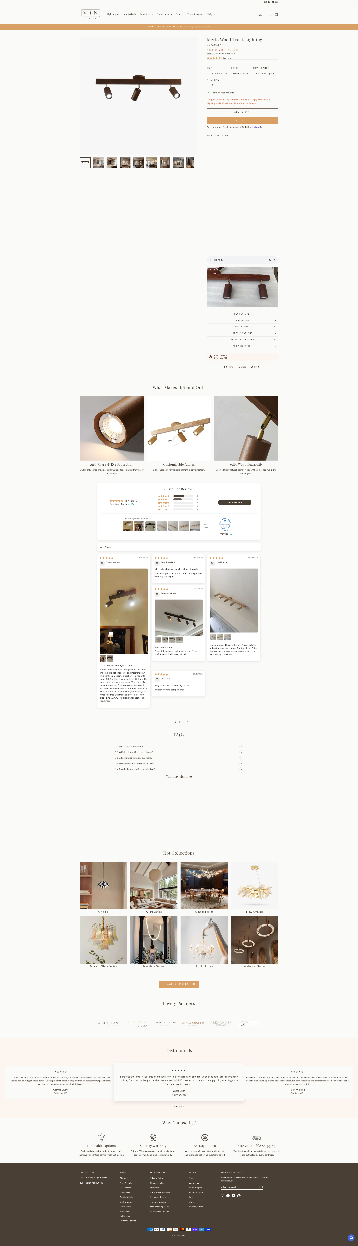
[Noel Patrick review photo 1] (234, 600)
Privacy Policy (156, 1178)
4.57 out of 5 (130, 500)
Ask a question (243, 346)
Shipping (211, 53)
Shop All (124, 1178)
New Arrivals (129, 14)
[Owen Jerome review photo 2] (103, 658)
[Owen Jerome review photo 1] (124, 611)
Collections (163, 14)
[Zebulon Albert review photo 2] (158, 639)
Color (235, 68)
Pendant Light (126, 1197)
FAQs (191, 1202)
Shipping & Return (242, 339)
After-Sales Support (159, 1211)
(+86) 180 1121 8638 (93, 1183)
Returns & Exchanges (160, 1192)
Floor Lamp (125, 1211)
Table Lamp (125, 1216)
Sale (178, 14)
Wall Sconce (125, 1206)
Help (210, 14)
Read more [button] (105, 700)
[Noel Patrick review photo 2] (213, 636)
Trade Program (195, 14)
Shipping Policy (157, 1183)
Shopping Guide (196, 1192)
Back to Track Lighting (181, 984)
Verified (224, 533)
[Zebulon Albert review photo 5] (179, 639)
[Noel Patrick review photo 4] (227, 636)
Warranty (154, 1187)
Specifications (242, 333)
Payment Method (158, 1197)
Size (209, 68)
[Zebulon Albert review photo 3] (165, 639)
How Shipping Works (159, 1206)
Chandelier (125, 1192)
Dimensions (242, 327)
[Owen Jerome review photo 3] (110, 658)
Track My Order (196, 1206)
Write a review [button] (234, 502)
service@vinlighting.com (95, 1177)
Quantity (213, 80)
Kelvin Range (261, 68)
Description (243, 320)
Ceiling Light (126, 1202)
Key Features (242, 314)
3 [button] (179, 721)
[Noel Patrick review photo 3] (220, 636)
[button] (214, 58)
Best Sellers (146, 14)
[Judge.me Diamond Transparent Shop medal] (225, 523)
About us (193, 1178)
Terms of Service (158, 1202)
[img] (106, 558)
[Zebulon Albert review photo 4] (172, 639)
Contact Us (194, 1183)
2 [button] (175, 721)
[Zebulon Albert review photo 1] (179, 617)
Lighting (111, 14)
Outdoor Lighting (128, 1220)
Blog (191, 1197)
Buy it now (242, 120)
